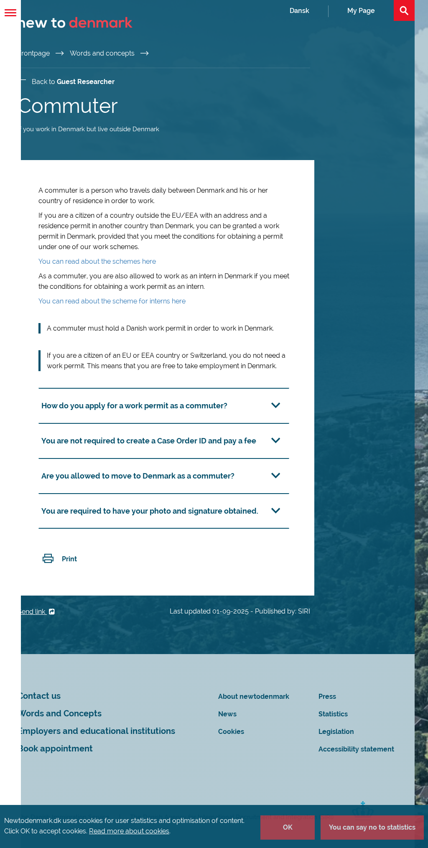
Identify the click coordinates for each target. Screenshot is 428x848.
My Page (361, 11)
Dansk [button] (299, 11)
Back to (73, 82)
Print (69, 559)
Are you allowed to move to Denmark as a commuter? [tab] (137, 475)
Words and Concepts (60, 713)
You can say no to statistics (372, 827)
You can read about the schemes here (97, 261)
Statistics (333, 714)
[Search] (404, 10)
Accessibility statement (356, 749)
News (227, 714)
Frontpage (34, 53)
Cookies (231, 732)
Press (327, 696)
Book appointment (55, 749)
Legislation (336, 732)
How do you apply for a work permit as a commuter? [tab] (134, 405)
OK (288, 827)
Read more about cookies (129, 831)
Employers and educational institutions (96, 731)
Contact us (39, 696)
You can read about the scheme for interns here (112, 301)
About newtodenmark (253, 696)
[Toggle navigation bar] (10, 13)
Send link (32, 612)
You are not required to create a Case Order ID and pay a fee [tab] (148, 440)
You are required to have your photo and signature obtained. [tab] (149, 511)
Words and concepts (103, 53)
